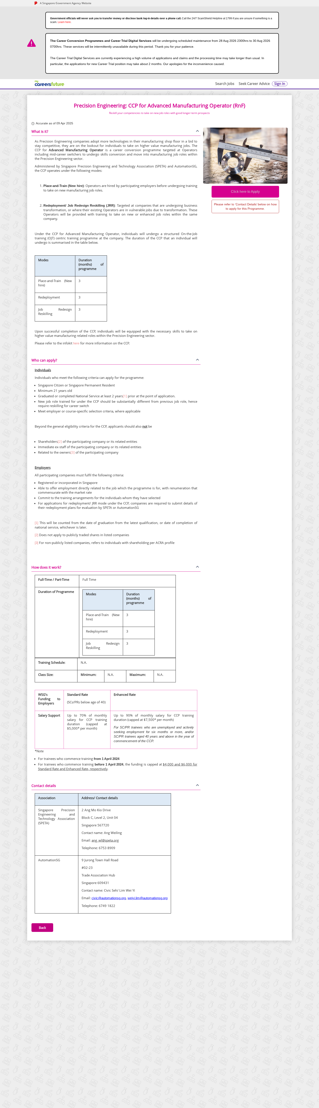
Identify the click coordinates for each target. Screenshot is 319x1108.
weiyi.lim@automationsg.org (148, 898)
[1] (125, 396)
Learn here (64, 22)
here (76, 343)
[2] (60, 441)
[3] (73, 452)
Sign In (279, 83)
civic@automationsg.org (109, 898)
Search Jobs (224, 83)
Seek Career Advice (254, 83)
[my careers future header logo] (50, 83)
